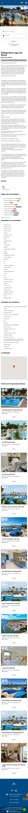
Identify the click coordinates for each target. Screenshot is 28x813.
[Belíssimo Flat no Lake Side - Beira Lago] (14, 494)
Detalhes (14, 416)
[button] (5, 24)
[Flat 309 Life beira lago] (14, 430)
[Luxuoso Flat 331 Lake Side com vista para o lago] (14, 753)
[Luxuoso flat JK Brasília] (14, 656)
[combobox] (15, 35)
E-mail (14, 41)
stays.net (15, 810)
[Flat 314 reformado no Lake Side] (14, 591)
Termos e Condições (14, 799)
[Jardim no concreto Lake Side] (14, 623)
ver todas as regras (5, 217)
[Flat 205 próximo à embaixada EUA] (14, 559)
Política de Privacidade (14, 802)
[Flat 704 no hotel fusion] (14, 462)
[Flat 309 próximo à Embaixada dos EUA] (14, 720)
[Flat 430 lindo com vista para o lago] (14, 688)
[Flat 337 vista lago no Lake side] (14, 527)
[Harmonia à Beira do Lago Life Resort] (14, 398)
